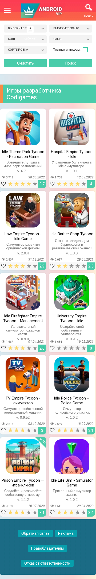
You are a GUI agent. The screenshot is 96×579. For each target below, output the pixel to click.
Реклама (66, 533)
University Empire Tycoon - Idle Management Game (72, 318)
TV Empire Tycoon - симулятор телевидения (23, 400)
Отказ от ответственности (47, 563)
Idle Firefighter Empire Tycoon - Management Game (23, 318)
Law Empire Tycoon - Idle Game (23, 235)
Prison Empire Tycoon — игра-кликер (23, 482)
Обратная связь (35, 533)
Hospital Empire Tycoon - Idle (72, 153)
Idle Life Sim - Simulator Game (72, 482)
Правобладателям (47, 548)
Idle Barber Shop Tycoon (71, 233)
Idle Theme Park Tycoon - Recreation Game (23, 153)
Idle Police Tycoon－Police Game (72, 400)
